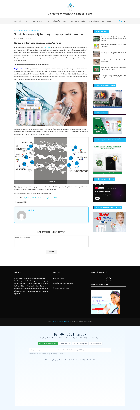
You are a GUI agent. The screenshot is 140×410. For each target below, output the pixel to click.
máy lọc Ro (47, 47)
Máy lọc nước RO (35, 30)
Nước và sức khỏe (58, 278)
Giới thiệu (18, 21)
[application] (109, 193)
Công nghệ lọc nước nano (21, 30)
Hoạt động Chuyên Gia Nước (35, 21)
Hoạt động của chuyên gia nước (63, 283)
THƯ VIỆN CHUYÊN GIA (96, 21)
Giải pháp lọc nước (78, 21)
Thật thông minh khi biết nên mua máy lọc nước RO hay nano (43, 198)
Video (109, 21)
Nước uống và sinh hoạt (57, 21)
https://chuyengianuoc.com (61, 321)
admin (21, 38)
